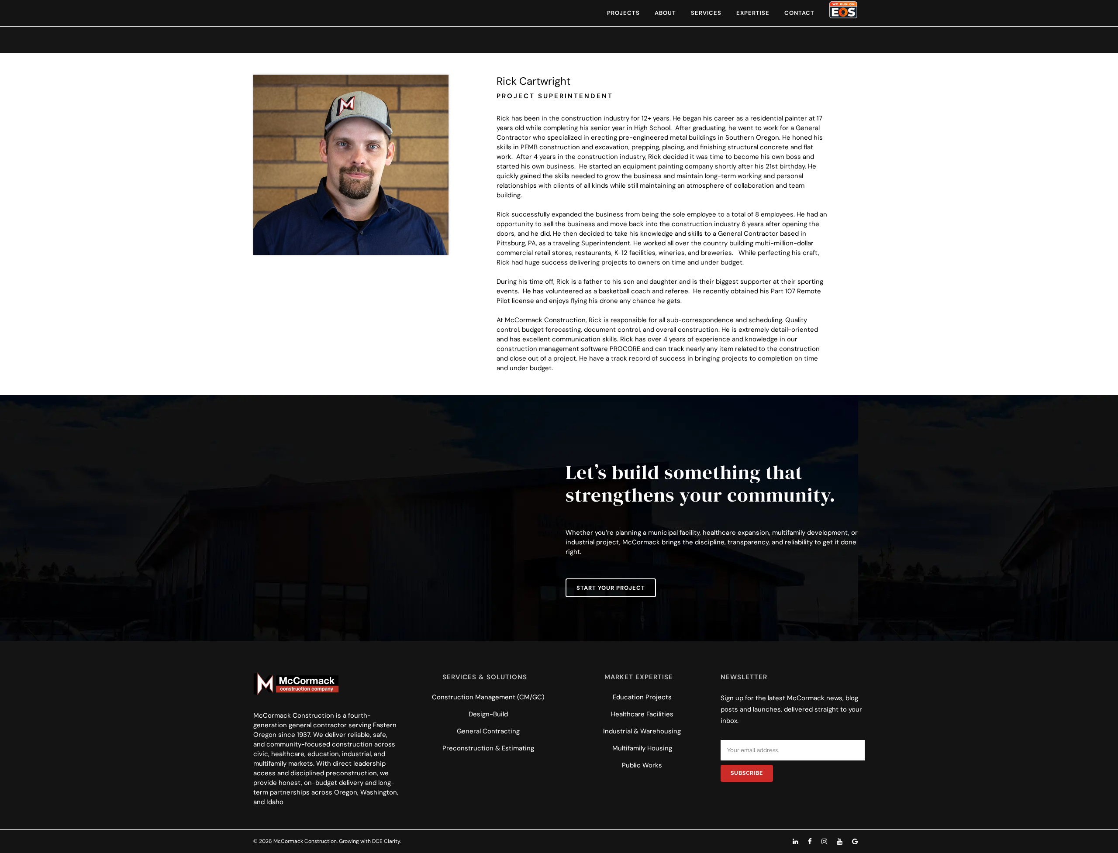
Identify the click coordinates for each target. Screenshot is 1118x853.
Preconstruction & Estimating (488, 748)
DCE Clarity (386, 841)
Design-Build (488, 714)
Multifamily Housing (642, 748)
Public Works (642, 765)
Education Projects (642, 697)
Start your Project (610, 588)
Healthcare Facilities (642, 714)
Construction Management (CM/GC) (488, 697)
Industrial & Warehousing (642, 731)
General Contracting (488, 731)
